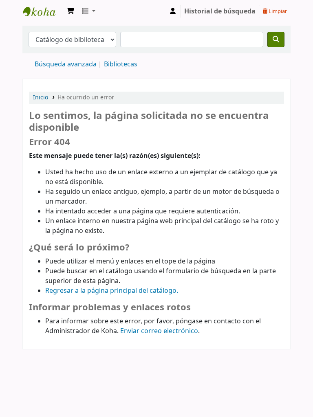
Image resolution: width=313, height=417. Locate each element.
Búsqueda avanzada (66, 64)
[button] (70, 11)
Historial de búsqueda (220, 11)
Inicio (40, 97)
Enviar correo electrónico (159, 331)
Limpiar (277, 11)
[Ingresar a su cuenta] (172, 11)
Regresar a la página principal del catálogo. (111, 291)
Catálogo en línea (43, 11)
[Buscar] (275, 39)
